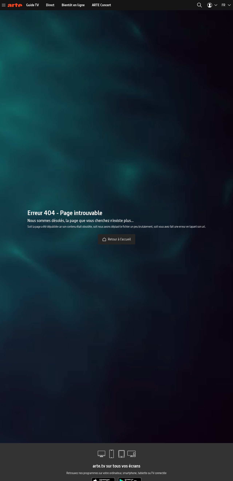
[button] (199, 5)
